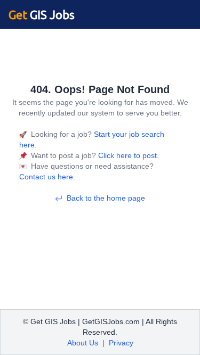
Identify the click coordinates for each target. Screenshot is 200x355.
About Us (82, 343)
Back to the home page (106, 198)
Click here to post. (127, 155)
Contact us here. (47, 176)
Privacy (121, 343)
